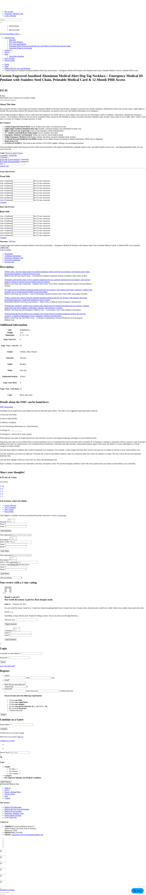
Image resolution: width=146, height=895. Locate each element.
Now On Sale (9, 58)
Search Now (4, 752)
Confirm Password (66, 691)
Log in (3, 662)
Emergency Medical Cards (14, 813)
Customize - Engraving (8, 155)
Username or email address (10, 653)
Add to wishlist (5, 250)
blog (6, 796)
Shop (6, 66)
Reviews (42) (9, 262)
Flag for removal (10, 624)
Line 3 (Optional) (6, 186)
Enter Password (31, 691)
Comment (9, 631)
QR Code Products (16, 42)
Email (3, 526)
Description (9, 254)
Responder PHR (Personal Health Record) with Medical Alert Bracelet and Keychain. (40, 46)
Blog (6, 54)
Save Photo (5, 574)
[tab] (75, 254)
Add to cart (4, 248)
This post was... (10, 620)
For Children (14, 774)
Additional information (13, 256)
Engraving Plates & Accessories (20, 48)
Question (4, 522)
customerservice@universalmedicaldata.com (27, 835)
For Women (13, 771)
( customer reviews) (8, 100)
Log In (21, 733)
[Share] (5, 892)
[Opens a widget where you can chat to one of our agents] (137, 891)
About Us (8, 50)
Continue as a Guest (7, 741)
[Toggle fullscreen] (3, 892)
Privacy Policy (10, 60)
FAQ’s (7, 52)
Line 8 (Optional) (6, 198)
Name (3, 524)
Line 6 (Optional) (6, 193)
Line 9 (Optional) (6, 200)
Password (4, 658)
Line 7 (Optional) (6, 195)
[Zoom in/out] (1, 892)
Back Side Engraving (10, 162)
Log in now (62, 515)
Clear (21, 153)
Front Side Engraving (10, 159)
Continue (3, 202)
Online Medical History (13, 815)
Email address (5, 724)
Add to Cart (4, 166)
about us (8, 788)
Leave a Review (10, 505)
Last (52, 678)
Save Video (5, 551)
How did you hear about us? (15, 684)
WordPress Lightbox (7, 890)
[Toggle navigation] (20, 34)
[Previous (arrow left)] (1, 894)
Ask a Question (10, 507)
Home (7, 64)
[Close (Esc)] (8, 892)
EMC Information (6, 407)
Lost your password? (7, 666)
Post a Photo (9, 512)
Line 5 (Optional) (6, 190)
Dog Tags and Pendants (17, 44)
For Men (12, 769)
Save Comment (10, 639)
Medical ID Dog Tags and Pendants (17, 68)
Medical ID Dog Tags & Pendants (17, 809)
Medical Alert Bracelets (13, 807)
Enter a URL (5, 542)
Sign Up (20, 737)
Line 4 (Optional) (6, 188)
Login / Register (10, 16)
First (27, 678)
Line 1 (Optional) (6, 181)
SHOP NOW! (10, 38)
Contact (7, 798)
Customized (24, 159)
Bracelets (12, 40)
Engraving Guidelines (12, 260)
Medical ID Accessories (13, 811)
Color (2, 153)
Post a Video (9, 509)
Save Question (6, 531)
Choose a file (4, 564)
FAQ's (7, 790)
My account (9, 12)
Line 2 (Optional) (6, 183)
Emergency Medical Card (14, 14)
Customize (4, 157)
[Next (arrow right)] (3, 894)
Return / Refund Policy (13, 792)
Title (5, 535)
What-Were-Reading (16, 56)
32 (3, 486)
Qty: (1, 164)
